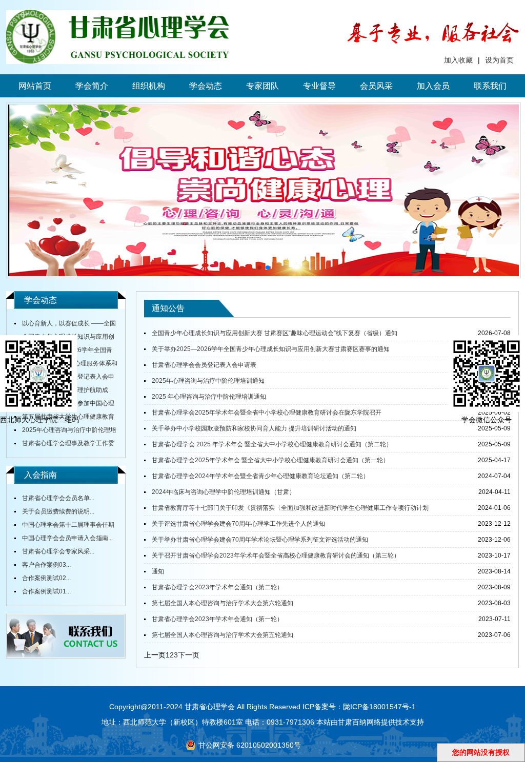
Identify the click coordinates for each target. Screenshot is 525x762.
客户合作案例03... (46, 564)
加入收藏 (458, 60)
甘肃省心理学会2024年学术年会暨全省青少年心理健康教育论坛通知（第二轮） (260, 476)
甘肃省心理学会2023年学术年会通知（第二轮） (217, 587)
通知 (158, 571)
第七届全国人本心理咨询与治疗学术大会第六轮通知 (222, 603)
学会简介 (91, 85)
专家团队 (262, 85)
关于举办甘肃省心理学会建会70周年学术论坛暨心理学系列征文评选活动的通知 (260, 539)
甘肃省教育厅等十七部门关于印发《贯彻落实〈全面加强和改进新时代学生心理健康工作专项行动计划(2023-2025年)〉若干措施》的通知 (286, 510)
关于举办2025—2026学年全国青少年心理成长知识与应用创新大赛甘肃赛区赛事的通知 (271, 349)
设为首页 (499, 60)
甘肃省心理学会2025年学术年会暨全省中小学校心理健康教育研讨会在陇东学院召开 (266, 412)
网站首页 (34, 85)
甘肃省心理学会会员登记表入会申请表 (204, 364)
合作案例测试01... (46, 591)
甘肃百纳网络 (359, 722)
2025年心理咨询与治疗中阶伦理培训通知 (208, 380)
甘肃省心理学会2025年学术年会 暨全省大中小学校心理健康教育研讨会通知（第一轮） (270, 460)
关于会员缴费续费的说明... (58, 511)
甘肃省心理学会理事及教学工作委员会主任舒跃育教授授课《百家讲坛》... (64, 445)
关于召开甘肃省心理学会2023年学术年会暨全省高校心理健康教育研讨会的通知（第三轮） (276, 555)
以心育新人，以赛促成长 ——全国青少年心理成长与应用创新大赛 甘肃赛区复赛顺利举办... (65, 325)
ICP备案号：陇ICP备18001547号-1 (359, 707)
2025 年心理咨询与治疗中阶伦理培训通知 (209, 396)
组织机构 (148, 85)
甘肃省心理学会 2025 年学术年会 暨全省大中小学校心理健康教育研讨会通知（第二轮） (272, 444)
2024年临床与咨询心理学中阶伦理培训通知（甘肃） (223, 492)
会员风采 (376, 85)
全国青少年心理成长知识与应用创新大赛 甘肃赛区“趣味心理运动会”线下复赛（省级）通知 (274, 333)
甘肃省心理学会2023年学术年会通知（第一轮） (217, 619)
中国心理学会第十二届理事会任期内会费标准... (64, 526)
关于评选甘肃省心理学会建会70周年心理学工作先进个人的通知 (238, 523)
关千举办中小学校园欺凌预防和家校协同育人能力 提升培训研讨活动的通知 (254, 428)
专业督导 (319, 85)
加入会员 (433, 85)
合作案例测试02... (46, 578)
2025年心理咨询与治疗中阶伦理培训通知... (65, 431)
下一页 (188, 655)
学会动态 (205, 85)
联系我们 (490, 85)
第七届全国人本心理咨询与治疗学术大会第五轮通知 (222, 635)
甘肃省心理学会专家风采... (58, 551)
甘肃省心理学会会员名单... (58, 498)
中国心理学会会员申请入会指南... (67, 538)
